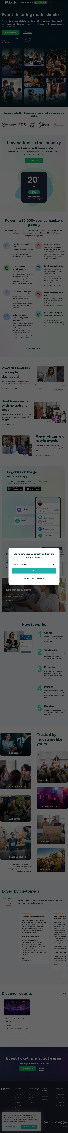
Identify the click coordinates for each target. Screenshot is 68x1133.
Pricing (17, 1110)
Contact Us (45, 1096)
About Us (31, 1092)
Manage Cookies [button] (11, 1127)
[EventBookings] (11, 2)
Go (34, 571)
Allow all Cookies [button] (29, 1127)
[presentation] (58, 976)
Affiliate (31, 1103)
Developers (45, 1099)
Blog (30, 1095)
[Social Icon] (46, 1122)
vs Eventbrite (60, 1095)
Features (17, 1092)
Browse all (60, 994)
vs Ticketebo (60, 1097)
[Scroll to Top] (65, 1126)
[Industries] (15, 744)
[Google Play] (15, 488)
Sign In (31, 1100)
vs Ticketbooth (60, 1100)
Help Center (46, 1094)
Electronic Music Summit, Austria (15, 1020)
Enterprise (18, 1105)
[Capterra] (6, 898)
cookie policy (22, 1121)
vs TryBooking (60, 1092)
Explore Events (19, 1108)
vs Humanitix (60, 1103)
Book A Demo (27, 32)
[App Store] (33, 488)
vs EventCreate (61, 1105)
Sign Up (31, 1097)
